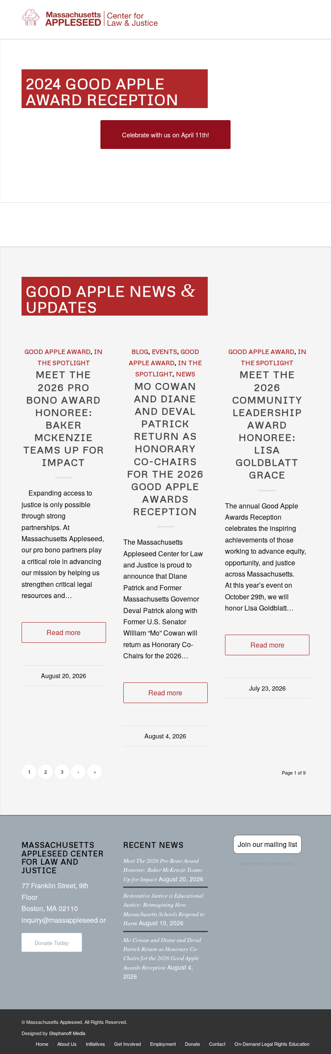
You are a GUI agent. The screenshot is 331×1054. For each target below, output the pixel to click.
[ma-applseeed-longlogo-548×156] (90, 19)
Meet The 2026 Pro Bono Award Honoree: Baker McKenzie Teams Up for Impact (63, 418)
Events (164, 351)
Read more (64, 632)
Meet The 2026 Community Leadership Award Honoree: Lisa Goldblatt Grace (267, 424)
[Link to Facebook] (251, 1020)
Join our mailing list (267, 844)
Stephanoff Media (67, 1032)
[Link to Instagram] (277, 1020)
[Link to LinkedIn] (290, 1020)
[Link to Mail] (303, 1020)
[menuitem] (42, 1044)
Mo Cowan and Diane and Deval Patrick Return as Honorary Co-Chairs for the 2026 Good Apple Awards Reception (165, 448)
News (185, 374)
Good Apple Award (58, 351)
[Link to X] (264, 1020)
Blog (139, 351)
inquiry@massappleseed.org (65, 920)
